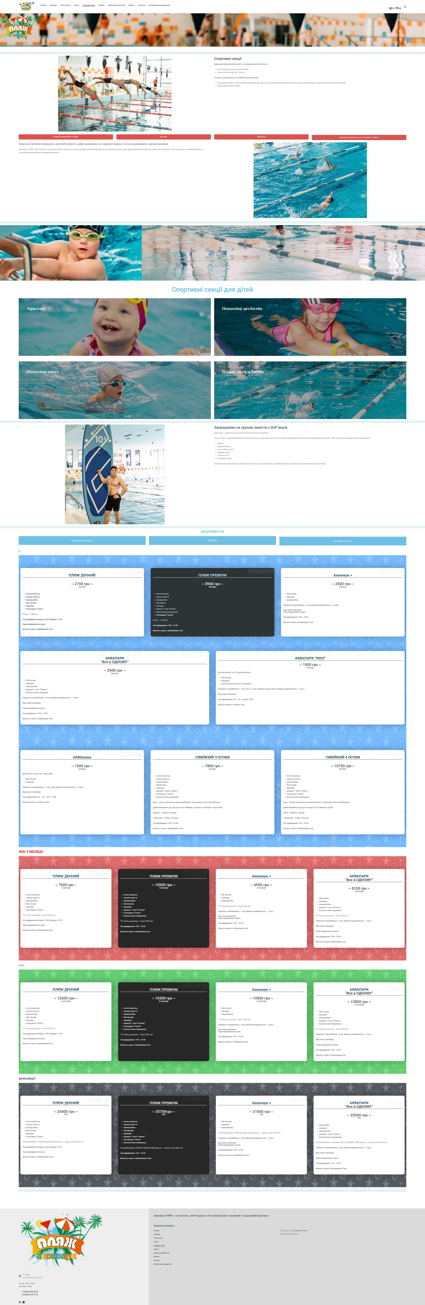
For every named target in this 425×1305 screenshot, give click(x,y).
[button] (66, 137)
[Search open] (405, 6)
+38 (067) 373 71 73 (30, 1295)
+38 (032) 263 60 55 (30, 1292)
